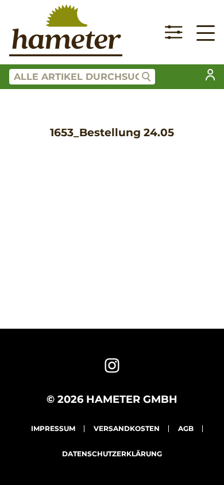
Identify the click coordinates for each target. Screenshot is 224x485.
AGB (186, 428)
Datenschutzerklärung (112, 453)
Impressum (53, 428)
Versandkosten (127, 428)
